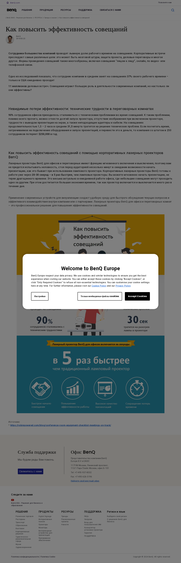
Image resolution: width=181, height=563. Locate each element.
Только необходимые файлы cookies (100, 296)
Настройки (39, 296)
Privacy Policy (123, 285)
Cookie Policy (99, 285)
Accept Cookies (137, 296)
